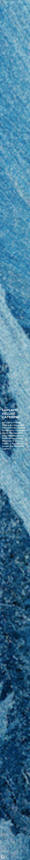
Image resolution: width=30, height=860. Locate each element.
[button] (2, 2)
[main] (15, 413)
